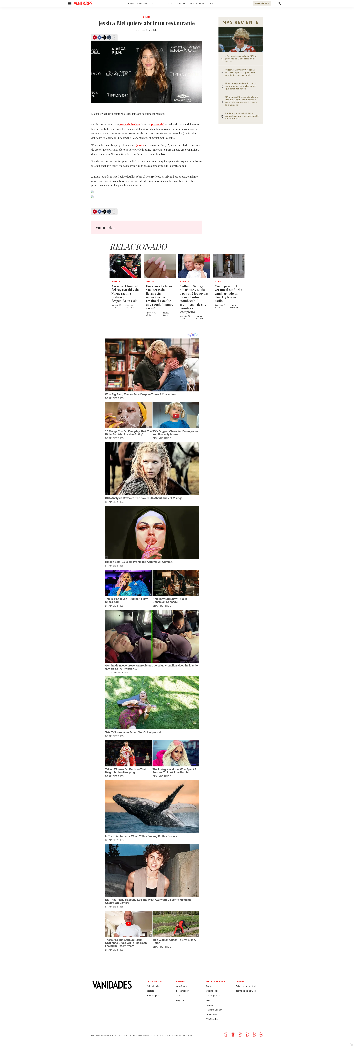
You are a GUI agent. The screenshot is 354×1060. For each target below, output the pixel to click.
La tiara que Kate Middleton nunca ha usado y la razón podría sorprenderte (242, 116)
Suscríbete (262, 3)
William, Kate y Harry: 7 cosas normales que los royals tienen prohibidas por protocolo (240, 72)
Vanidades (153, 30)
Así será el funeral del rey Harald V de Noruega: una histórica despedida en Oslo (125, 293)
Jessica (140, 145)
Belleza (181, 3)
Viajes (213, 3)
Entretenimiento (137, 3)
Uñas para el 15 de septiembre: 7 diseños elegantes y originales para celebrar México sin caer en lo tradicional (241, 101)
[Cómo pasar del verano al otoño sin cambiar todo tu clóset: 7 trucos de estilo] (228, 266)
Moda (169, 3)
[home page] (83, 3)
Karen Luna (166, 313)
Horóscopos (197, 3)
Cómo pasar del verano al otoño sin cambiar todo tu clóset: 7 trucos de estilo (228, 293)
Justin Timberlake (129, 124)
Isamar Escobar (131, 306)
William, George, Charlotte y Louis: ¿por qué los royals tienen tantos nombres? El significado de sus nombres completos (194, 299)
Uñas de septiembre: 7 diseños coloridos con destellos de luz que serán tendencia (241, 86)
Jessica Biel (157, 124)
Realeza (156, 3)
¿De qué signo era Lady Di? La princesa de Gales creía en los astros (240, 59)
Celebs (146, 17)
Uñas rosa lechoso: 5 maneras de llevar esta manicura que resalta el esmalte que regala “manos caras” (159, 297)
